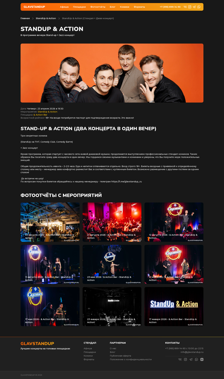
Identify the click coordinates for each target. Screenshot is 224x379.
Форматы (139, 7)
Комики (124, 7)
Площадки (79, 7)
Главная (25, 18)
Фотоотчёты (97, 7)
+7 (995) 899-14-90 (170, 7)
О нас (113, 348)
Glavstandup (34, 7)
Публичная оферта (120, 355)
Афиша (64, 7)
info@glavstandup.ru (192, 352)
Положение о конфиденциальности (131, 359)
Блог (113, 7)
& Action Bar (40, 114)
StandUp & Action (46, 18)
